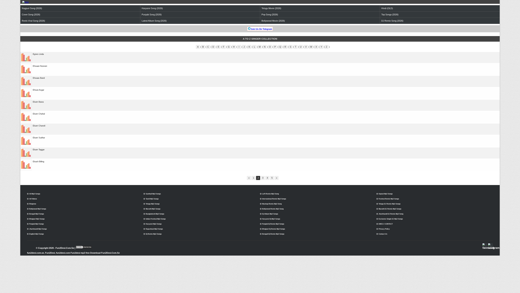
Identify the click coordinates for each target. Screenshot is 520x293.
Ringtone (32, 204)
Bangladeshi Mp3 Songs (155, 214)
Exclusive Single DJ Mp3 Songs (391, 219)
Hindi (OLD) (387, 8)
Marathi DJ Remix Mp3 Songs (390, 209)
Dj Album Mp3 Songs (270, 214)
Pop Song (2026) (269, 14)
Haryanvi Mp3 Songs (154, 224)
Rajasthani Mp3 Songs (154, 229)
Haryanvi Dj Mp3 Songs (271, 219)
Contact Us (383, 234)
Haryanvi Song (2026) (152, 8)
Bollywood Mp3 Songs (37, 209)
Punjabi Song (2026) (152, 14)
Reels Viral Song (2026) (33, 21)
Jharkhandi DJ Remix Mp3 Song (391, 214)
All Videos (33, 199)
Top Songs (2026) (389, 14)
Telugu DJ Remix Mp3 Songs (390, 204)
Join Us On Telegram (261, 29)
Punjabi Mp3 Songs (36, 224)
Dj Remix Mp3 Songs (154, 234)
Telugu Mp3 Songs (153, 204)
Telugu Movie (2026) (271, 8)
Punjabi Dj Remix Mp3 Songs (273, 224)
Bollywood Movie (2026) (273, 21)
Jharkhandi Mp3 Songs (38, 229)
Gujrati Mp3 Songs (386, 194)
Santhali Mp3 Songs (153, 194)
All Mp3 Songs (34, 194)
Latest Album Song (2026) (154, 21)
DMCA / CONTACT (386, 224)
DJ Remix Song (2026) (392, 21)
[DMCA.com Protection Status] (84, 248)
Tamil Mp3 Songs (152, 199)
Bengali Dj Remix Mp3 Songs (273, 234)
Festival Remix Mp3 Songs (389, 199)
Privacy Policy (384, 229)
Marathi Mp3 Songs (153, 209)
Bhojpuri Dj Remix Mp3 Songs (273, 229)
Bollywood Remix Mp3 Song (273, 209)
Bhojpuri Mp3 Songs (37, 219)
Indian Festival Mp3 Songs (156, 219)
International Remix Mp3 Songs (274, 199)
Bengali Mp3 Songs (36, 214)
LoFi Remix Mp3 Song (270, 194)
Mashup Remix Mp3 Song (272, 204)
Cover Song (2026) (31, 14)
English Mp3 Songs (36, 234)
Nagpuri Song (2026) (32, 8)
